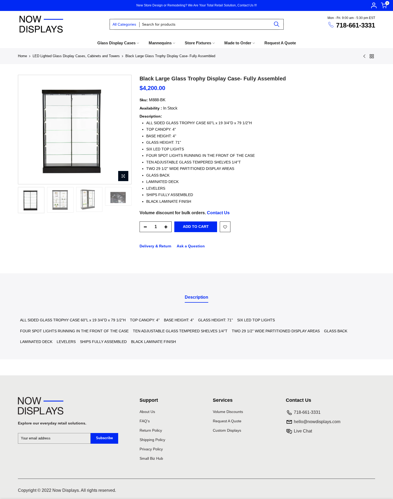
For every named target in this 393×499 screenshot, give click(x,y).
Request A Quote (280, 43)
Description (196, 297)
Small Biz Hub (151, 458)
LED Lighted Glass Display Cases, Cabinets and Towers (76, 56)
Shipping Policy (152, 440)
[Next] (126, 129)
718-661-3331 (355, 25)
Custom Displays (227, 430)
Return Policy (151, 430)
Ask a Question (191, 246)
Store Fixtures (198, 43)
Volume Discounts (228, 412)
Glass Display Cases (116, 43)
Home (22, 56)
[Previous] (23, 129)
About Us (147, 412)
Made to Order (237, 43)
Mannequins (160, 43)
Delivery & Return (155, 246)
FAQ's (145, 421)
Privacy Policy (151, 449)
